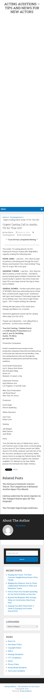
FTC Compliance (14, 658)
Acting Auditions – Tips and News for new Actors (22, 8)
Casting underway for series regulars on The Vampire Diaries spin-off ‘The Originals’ (22, 498)
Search (22, 559)
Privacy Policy (13, 664)
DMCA (10, 651)
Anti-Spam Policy (15, 645)
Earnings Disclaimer (15, 654)
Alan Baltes (8, 232)
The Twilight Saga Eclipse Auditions (20, 508)
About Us (11, 641)
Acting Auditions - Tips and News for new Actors (22, 686)
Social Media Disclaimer (17, 668)
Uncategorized (9, 235)
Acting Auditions (26, 691)
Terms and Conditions (16, 671)
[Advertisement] (22, 111)
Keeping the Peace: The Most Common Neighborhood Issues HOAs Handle (23, 577)
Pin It (15, 470)
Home (10, 661)
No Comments (25, 235)
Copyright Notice (14, 648)
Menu (3, 209)
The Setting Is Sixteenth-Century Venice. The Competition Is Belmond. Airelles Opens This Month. (20, 487)
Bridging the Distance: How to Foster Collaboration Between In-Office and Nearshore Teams (22, 585)
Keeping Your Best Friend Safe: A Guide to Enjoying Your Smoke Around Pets (21, 608)
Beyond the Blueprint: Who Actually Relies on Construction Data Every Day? (22, 600)
